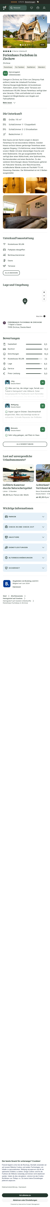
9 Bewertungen (14, 74)
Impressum (17, 587)
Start (5, 596)
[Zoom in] (44, 292)
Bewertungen (30, 2)
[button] (25, 30)
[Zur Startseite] (5, 8)
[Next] (46, 30)
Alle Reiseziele (17, 596)
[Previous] (4, 30)
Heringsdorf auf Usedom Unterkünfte (17, 601)
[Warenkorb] (38, 8)
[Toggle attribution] (44, 316)
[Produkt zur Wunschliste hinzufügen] (43, 18)
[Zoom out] (44, 296)
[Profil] (44, 8)
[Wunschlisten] (31, 8)
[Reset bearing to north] (44, 299)
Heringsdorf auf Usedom (12, 598)
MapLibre (39, 316)
